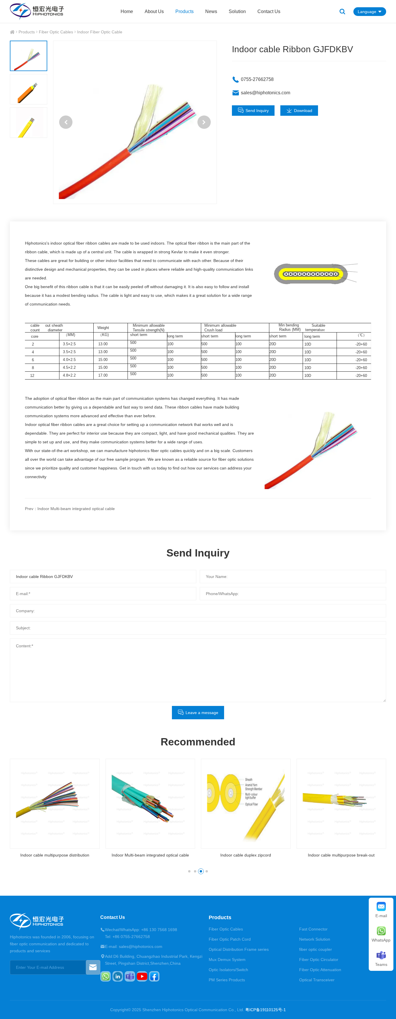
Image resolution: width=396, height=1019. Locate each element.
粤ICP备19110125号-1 (265, 1009)
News (211, 11)
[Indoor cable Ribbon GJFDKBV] (135, 122)
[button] (65, 122)
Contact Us (268, 11)
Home (127, 11)
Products (184, 11)
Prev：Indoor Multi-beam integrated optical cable (70, 508)
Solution (237, 11)
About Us (154, 11)
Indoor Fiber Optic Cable (99, 32)
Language (367, 11)
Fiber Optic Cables (56, 32)
